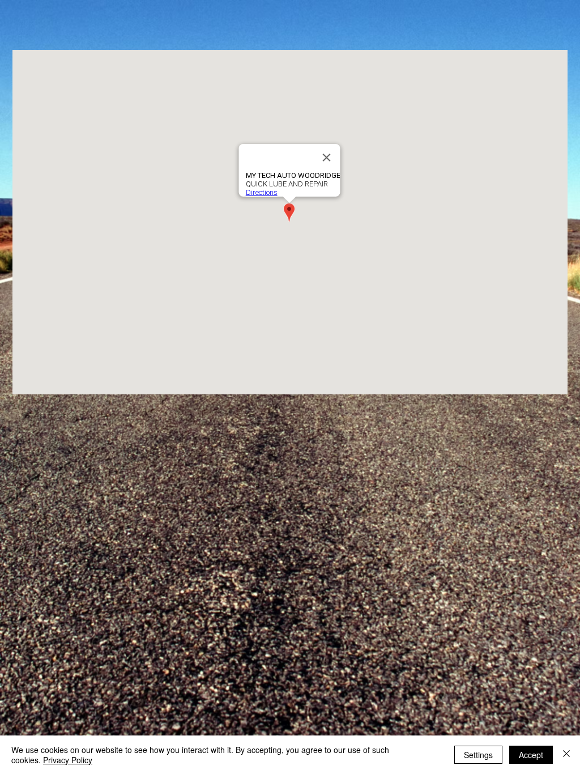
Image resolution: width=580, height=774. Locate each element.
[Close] (566, 755)
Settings (478, 754)
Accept (531, 754)
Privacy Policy (67, 760)
